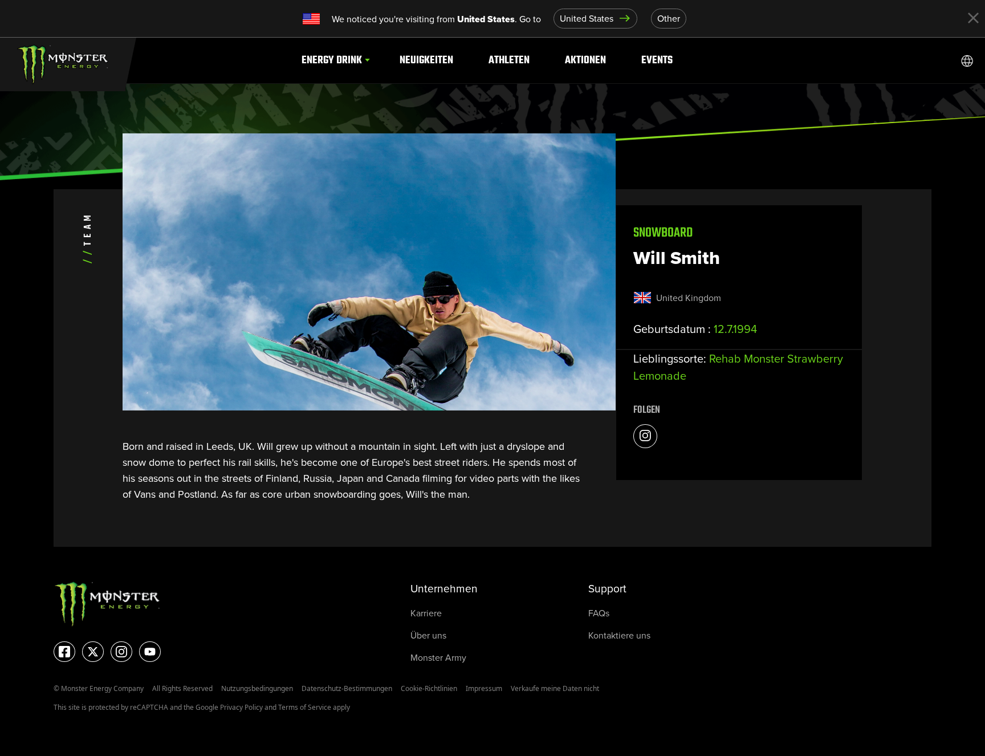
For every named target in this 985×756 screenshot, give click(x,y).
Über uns (428, 635)
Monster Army (438, 657)
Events (657, 60)
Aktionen (585, 60)
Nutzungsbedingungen (257, 688)
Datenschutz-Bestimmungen (347, 688)
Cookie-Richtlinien (429, 688)
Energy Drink (332, 60)
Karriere (426, 613)
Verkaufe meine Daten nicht (555, 688)
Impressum (484, 688)
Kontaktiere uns (619, 635)
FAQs (598, 613)
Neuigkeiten (426, 60)
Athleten (509, 60)
